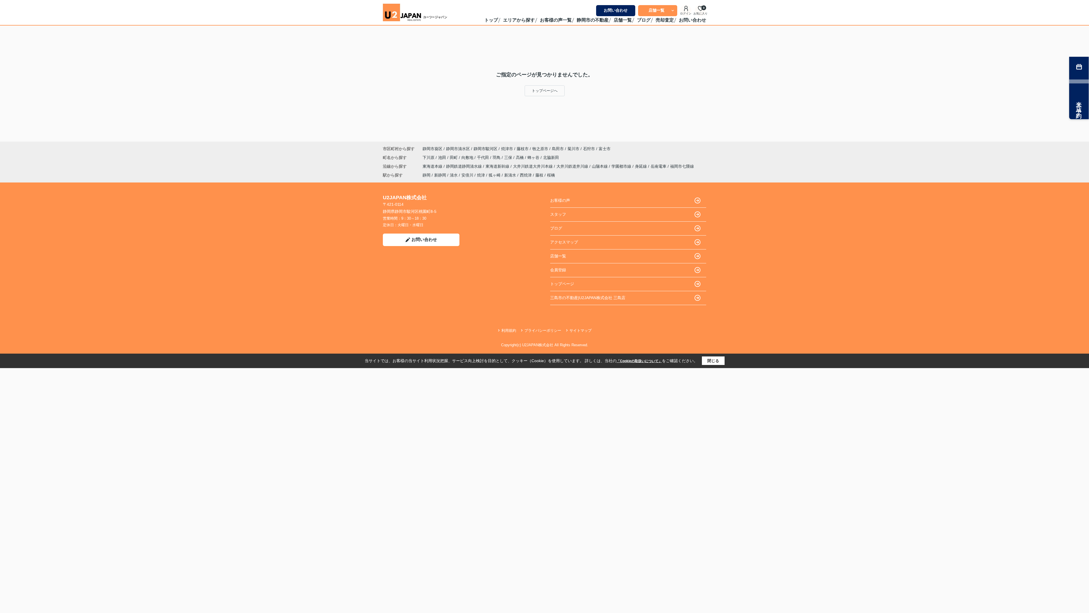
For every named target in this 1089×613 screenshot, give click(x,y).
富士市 (605, 148)
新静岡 (440, 175)
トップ (491, 20)
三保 (508, 157)
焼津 (481, 175)
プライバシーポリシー (542, 330)
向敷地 (467, 157)
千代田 (483, 157)
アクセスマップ (564, 242)
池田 (442, 157)
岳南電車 (659, 166)
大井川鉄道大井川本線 (533, 166)
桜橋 (551, 175)
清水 (454, 175)
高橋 (520, 157)
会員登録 (558, 270)
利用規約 (508, 330)
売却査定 (665, 20)
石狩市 (589, 148)
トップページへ (545, 91)
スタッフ (558, 214)
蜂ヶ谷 (534, 157)
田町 (454, 157)
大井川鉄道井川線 (572, 166)
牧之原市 (540, 148)
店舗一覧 (656, 10)
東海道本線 (433, 166)
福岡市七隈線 (682, 166)
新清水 (510, 175)
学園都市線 (621, 166)
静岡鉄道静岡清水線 (464, 166)
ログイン (685, 13)
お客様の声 (560, 200)
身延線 (641, 166)
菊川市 (573, 148)
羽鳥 (497, 157)
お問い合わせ (616, 10)
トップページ (562, 284)
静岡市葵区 (432, 148)
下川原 (429, 157)
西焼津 (526, 175)
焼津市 (507, 148)
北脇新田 (551, 157)
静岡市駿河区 (485, 148)
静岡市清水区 (458, 148)
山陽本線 (600, 166)
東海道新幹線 (498, 166)
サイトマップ (580, 330)
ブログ (644, 20)
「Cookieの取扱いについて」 (639, 361)
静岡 (426, 175)
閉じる (713, 360)
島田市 (558, 148)
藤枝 (539, 175)
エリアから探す (519, 20)
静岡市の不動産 (593, 20)
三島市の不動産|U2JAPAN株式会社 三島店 (587, 297)
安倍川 (467, 175)
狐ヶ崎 (495, 175)
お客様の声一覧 (556, 20)
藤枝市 (523, 148)
